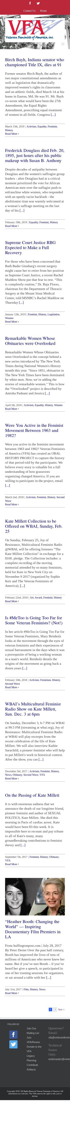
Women (9, 318)
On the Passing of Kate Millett (32, 795)
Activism (31, 126)
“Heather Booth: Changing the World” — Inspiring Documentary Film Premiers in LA (32, 928)
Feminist (52, 126)
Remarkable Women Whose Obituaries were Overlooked (30, 340)
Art (31, 597)
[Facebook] (13, 1035)
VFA (42, 774)
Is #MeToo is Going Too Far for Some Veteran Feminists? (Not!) (34, 620)
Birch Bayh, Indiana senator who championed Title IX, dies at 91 (34, 62)
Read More (11, 133)
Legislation (53, 314)
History (9, 130)
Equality (42, 126)
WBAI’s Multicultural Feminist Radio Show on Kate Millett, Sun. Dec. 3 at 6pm (33, 709)
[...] (53, 114)
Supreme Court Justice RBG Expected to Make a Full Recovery (30, 247)
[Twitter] (13, 1044)
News (8, 774)
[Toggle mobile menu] (63, 44)
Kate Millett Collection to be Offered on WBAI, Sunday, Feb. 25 (34, 526)
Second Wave (12, 683)
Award (38, 597)
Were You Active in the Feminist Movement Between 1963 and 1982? (34, 430)
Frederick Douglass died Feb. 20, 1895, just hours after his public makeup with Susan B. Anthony (34, 155)
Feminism (45, 680)
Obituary (17, 774)
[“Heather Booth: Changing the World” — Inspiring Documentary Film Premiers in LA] (35, 896)
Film (26, 989)
